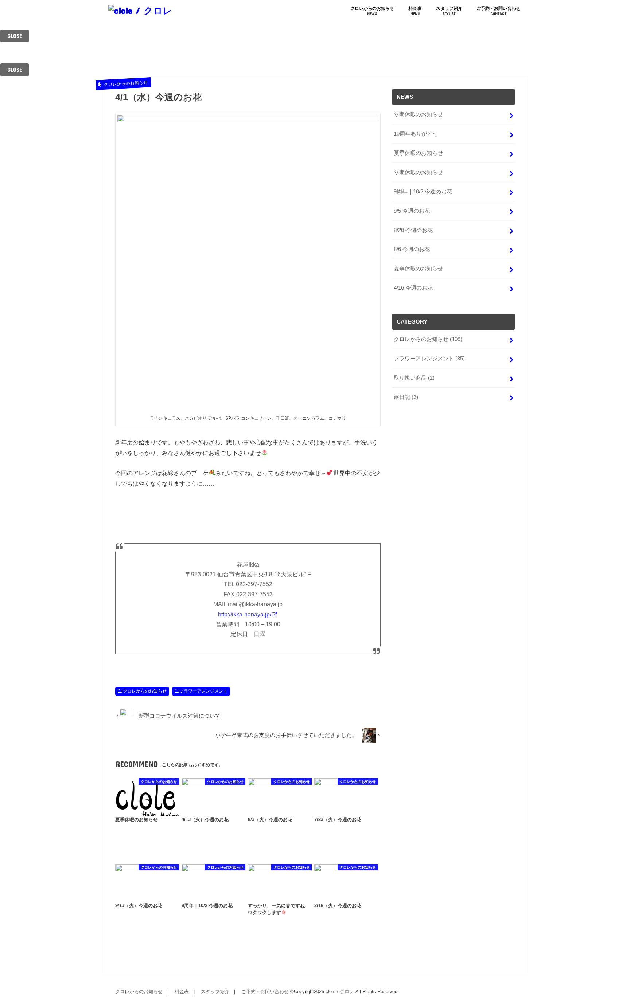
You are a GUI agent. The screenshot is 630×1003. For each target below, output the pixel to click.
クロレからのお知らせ (372, 11)
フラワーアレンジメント (203, 691)
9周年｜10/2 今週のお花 (423, 192)
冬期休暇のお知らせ (418, 114)
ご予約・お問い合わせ (498, 11)
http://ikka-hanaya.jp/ (244, 614)
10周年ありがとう (416, 134)
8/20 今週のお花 (413, 230)
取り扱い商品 (414, 378)
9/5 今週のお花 (412, 211)
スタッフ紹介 (449, 11)
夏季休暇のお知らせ (418, 153)
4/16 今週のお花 (413, 288)
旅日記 (406, 397)
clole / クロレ (340, 991)
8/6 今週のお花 (412, 249)
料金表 (414, 11)
